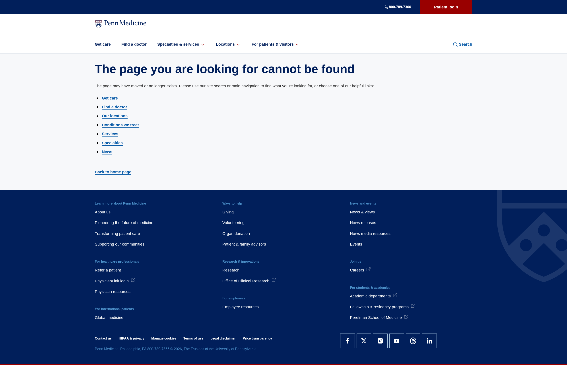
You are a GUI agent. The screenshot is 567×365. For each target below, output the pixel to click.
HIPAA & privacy (131, 338)
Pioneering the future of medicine (124, 223)
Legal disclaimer (223, 338)
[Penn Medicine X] (364, 341)
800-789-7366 (400, 7)
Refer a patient (108, 270)
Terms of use (193, 338)
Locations (225, 44)
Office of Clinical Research (245, 281)
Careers (357, 270)
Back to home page (113, 172)
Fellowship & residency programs (379, 307)
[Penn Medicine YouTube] (397, 341)
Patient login (446, 7)
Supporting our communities (119, 244)
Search (465, 44)
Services (110, 134)
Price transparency (257, 338)
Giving (228, 212)
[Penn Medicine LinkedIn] (429, 341)
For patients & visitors (273, 44)
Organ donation (236, 233)
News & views (362, 212)
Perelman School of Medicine (376, 317)
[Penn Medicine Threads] (413, 341)
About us (103, 212)
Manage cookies (163, 338)
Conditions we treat (120, 125)
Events (356, 244)
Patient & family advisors (244, 244)
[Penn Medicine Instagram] (380, 341)
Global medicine (109, 317)
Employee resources (240, 307)
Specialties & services (178, 44)
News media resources (370, 233)
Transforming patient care (117, 233)
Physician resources (112, 291)
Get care (103, 44)
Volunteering (233, 223)
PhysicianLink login (112, 281)
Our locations (115, 116)
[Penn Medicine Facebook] (347, 341)
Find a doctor (134, 44)
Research (230, 270)
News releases (363, 223)
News (107, 152)
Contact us (103, 338)
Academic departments (370, 296)
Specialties (112, 143)
